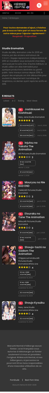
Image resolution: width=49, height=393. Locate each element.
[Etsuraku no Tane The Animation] (9, 221)
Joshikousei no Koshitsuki (31, 111)
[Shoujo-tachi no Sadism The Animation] (9, 255)
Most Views (32, 100)
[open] (46, 3)
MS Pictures (23, 153)
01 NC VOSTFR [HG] (25, 163)
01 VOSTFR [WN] (26, 206)
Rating (21, 100)
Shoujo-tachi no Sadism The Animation (32, 250)
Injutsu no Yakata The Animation (27, 146)
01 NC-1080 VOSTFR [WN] (25, 283)
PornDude (14, 380)
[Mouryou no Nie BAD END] (9, 190)
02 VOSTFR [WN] (26, 201)
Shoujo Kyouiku (35, 303)
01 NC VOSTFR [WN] (25, 238)
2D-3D (30, 13)
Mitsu (20, 221)
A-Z (13, 100)
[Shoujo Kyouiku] (9, 310)
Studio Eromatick (37, 117)
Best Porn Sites (32, 380)
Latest (6, 100)
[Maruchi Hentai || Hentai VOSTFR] (15, 5)
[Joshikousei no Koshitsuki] (9, 117)
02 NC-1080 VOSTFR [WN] (25, 273)
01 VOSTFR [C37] (26, 130)
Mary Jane (23, 117)
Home (4, 18)
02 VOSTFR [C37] (27, 125)
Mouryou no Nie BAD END (31, 184)
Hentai (5, 13)
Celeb (21, 190)
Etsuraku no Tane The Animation (31, 215)
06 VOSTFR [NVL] (26, 135)
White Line (33, 264)
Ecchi (18, 13)
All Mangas (14, 18)
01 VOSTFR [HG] (26, 172)
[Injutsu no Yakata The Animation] (9, 150)
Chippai (22, 258)
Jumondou (31, 258)
